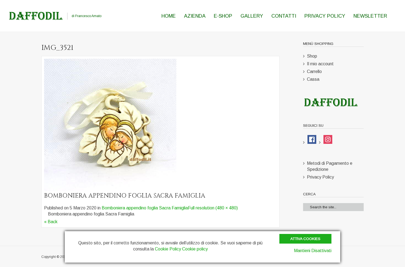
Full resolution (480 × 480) (213, 208)
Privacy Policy (320, 177)
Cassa (313, 79)
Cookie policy (195, 249)
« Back (51, 221)
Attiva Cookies (305, 239)
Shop (312, 56)
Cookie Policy (168, 249)
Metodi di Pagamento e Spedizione (329, 166)
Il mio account (320, 63)
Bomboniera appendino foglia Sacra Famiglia (145, 208)
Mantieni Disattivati (312, 250)
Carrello (314, 71)
